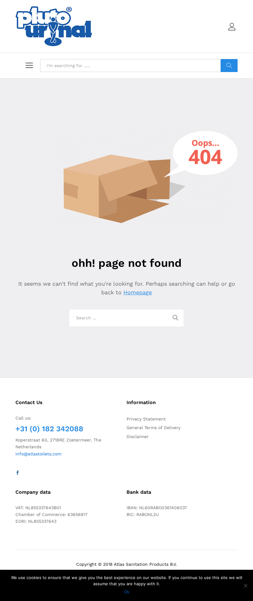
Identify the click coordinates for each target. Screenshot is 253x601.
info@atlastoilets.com (38, 453)
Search (229, 65)
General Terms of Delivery (153, 427)
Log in (233, 30)
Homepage (137, 292)
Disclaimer (137, 436)
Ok (126, 591)
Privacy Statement (146, 418)
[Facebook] (17, 473)
